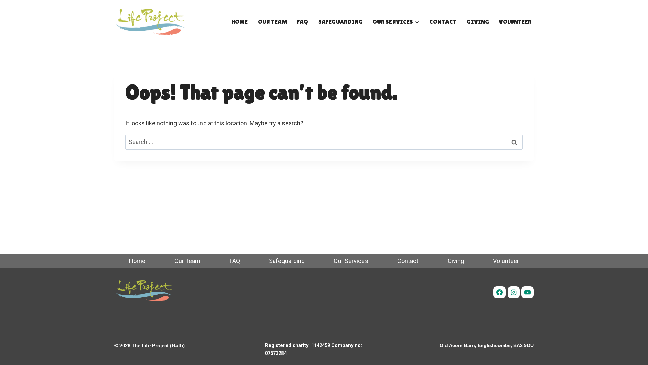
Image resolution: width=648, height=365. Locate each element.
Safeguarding (340, 21)
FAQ (302, 21)
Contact (443, 21)
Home (239, 21)
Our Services (351, 260)
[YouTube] (527, 292)
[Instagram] (514, 292)
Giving (478, 21)
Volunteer (515, 21)
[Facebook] (499, 292)
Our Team (272, 21)
